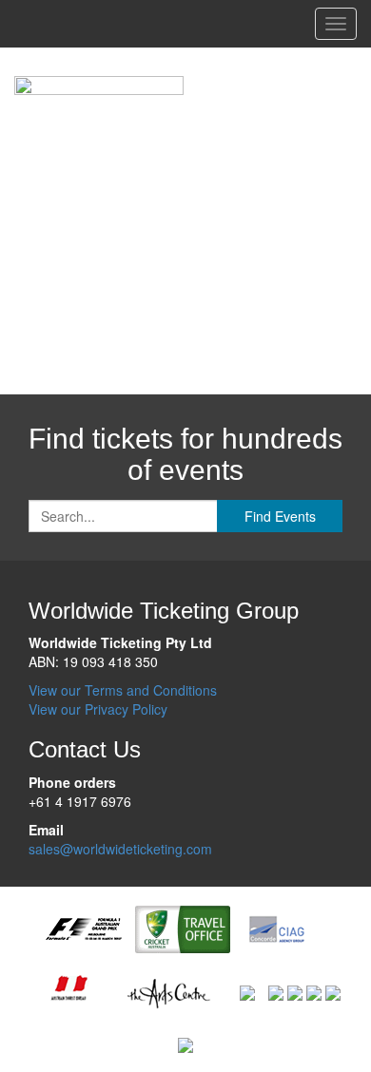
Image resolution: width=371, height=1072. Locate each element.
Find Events (280, 516)
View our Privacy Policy (98, 708)
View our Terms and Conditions (123, 689)
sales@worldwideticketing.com (120, 848)
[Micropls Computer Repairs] (314, 991)
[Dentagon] (295, 991)
